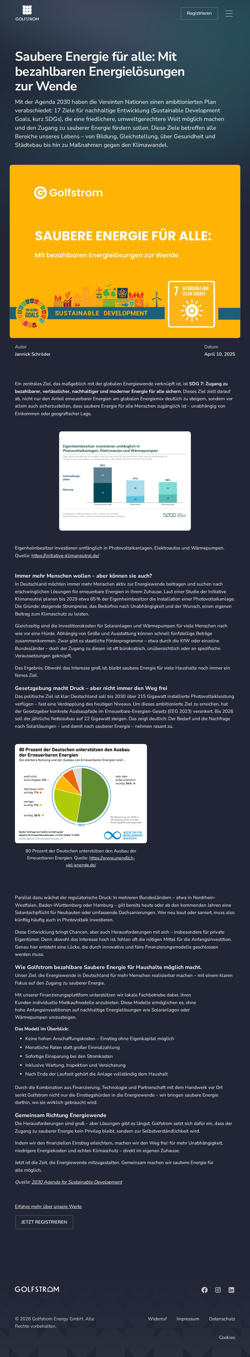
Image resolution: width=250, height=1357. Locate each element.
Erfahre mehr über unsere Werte (48, 1206)
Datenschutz (222, 1319)
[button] (229, 13)
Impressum (188, 1319)
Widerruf (157, 1319)
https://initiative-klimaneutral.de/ (65, 556)
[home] (27, 13)
